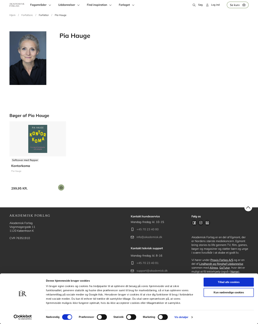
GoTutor (224, 267)
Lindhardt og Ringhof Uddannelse (221, 264)
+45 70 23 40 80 (148, 229)
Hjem (12, 15)
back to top (248, 207)
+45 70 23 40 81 (148, 263)
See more (37, 157)
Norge (234, 271)
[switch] (102, 317)
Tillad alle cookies (229, 282)
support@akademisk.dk (152, 270)
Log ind (215, 4)
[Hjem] (16, 5)
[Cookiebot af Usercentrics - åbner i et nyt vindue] (22, 317)
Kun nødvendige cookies (229, 292)
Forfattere (27, 15)
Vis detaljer (181, 317)
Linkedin (207, 223)
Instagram (201, 223)
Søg (200, 4)
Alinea (214, 267)
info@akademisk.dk (149, 237)
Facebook (194, 223)
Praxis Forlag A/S (221, 260)
